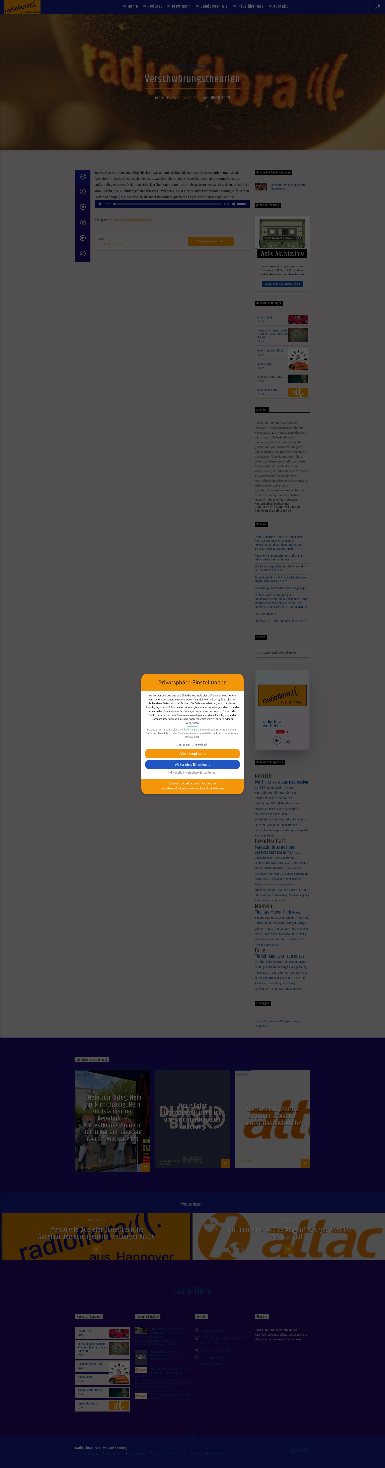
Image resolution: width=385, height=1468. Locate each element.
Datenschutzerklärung (183, 783)
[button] (192, 764)
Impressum (209, 783)
